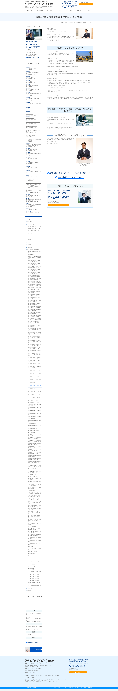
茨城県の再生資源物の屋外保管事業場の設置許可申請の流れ (33, 200)
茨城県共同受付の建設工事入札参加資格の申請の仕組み (33, 140)
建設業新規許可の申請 (30, 118)
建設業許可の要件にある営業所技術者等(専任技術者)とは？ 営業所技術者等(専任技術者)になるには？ (33, 184)
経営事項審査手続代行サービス (32, 85)
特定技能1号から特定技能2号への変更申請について (33, 131)
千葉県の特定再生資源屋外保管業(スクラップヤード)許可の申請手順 (34, 205)
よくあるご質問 (29, 81)
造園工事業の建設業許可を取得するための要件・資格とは (33, 113)
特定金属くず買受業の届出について (33, 89)
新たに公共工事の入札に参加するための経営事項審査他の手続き (33, 163)
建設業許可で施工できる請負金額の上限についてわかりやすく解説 (33, 177)
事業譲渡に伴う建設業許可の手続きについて (33, 94)
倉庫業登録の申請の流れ (30, 135)
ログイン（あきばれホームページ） (111, 689)
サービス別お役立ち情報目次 (31, 68)
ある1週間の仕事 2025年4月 (31, 149)
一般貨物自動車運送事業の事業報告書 (33, 122)
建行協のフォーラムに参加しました (33, 195)
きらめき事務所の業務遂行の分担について (33, 99)
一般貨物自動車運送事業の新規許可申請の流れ (33, 104)
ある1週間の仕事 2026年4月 (31, 108)
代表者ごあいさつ (29, 77)
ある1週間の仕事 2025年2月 (31, 167)
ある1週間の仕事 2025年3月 (31, 158)
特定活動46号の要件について (31, 126)
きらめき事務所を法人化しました (32, 209)
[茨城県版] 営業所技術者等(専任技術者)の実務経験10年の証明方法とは (33, 145)
